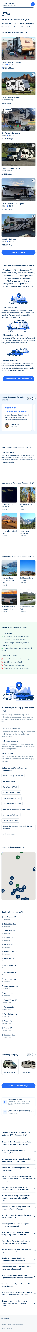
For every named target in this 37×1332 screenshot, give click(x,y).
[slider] (8, 64)
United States (14, 27)
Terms (3, 1328)
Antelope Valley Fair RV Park (13, 776)
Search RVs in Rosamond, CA (18, 1086)
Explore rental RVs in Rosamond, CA (18, 379)
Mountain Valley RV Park (11, 793)
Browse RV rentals (19, 252)
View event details (8, 462)
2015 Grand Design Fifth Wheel (16, 411)
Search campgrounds (9, 834)
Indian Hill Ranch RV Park (11, 798)
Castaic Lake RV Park (10, 820)
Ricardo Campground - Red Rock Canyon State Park (17, 827)
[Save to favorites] (33, 39)
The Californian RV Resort (12, 804)
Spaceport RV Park (9, 781)
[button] (12, 878)
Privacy (9, 1328)
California (23, 27)
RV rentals (4, 27)
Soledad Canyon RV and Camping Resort (17, 809)
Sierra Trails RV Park (10, 787)
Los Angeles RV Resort (11, 815)
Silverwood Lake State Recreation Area (8, 580)
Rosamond (32, 27)
